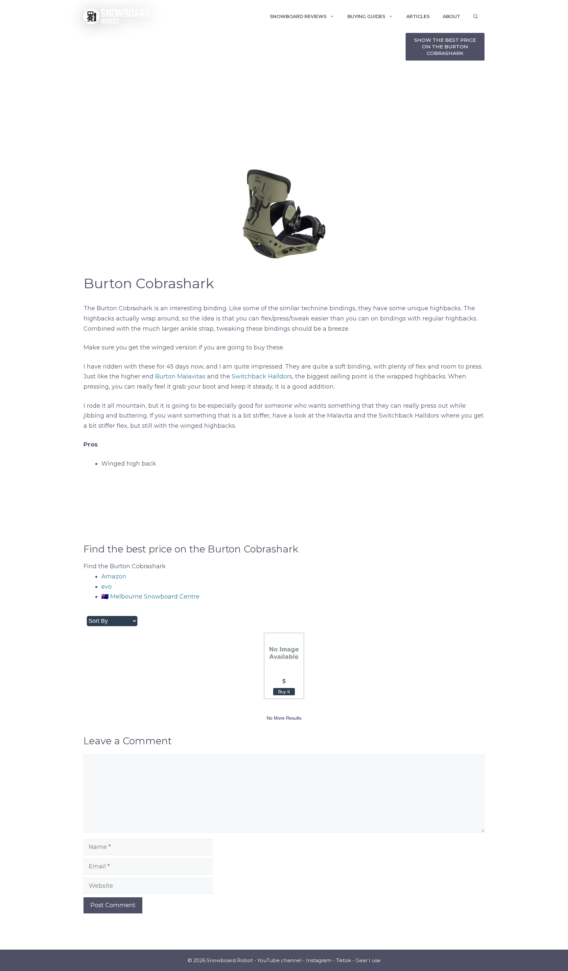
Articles (418, 16)
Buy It (284, 691)
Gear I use (368, 960)
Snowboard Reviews (298, 16)
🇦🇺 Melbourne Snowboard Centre (150, 596)
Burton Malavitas (180, 376)
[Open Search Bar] (476, 16)
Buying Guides (366, 16)
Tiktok (343, 960)
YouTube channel (279, 960)
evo (106, 586)
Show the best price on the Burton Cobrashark (445, 46)
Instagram (318, 960)
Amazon (113, 576)
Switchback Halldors (262, 376)
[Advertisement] (284, 115)
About (451, 16)
